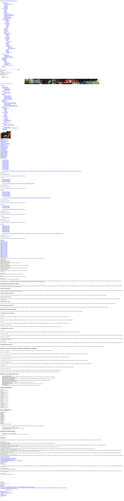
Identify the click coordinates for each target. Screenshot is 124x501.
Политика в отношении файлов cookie (45, 487)
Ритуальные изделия (7, 18)
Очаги (7, 27)
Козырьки (7, 49)
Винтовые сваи (4, 58)
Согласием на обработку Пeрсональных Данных (26, 486)
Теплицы (5, 9)
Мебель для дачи (5, 112)
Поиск (18, 69)
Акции (5, 61)
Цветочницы (6, 31)
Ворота (5, 11)
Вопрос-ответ (6, 62)
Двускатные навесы (7, 96)
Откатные (9, 41)
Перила (5, 12)
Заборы (7, 39)
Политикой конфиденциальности (11, 486)
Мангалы (5, 28)
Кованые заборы (7, 90)
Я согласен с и (18, 486)
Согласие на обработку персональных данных (59, 487)
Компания (4, 2)
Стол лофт (6, 117)
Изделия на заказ (5, 8)
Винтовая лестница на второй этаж (10, 102)
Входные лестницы (7, 104)
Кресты (7, 34)
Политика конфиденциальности (33, 487)
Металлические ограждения (9, 15)
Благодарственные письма (8, 4)
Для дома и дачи (7, 16)
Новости (5, 60)
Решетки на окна (7, 13)
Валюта (9, 46)
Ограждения (4, 129)
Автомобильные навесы (8, 97)
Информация (4, 59)
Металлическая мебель (8, 17)
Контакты (4, 66)
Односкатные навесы (7, 95)
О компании (6, 3)
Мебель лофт (4, 116)
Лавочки (7, 35)
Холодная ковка (10, 47)
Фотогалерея (6, 64)
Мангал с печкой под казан (8, 124)
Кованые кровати (7, 122)
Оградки (7, 36)
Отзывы (15, 487)
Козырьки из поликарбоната (9, 14)
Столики (7, 37)
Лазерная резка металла (8, 56)
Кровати (7, 50)
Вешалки (5, 29)
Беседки (5, 115)
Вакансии (6, 6)
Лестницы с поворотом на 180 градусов (10, 106)
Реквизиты (6, 7)
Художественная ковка (12, 48)
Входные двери (6, 32)
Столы (7, 21)
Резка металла (6, 55)
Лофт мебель (6, 19)
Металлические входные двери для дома (11, 127)
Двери (3, 126)
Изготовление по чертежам (8, 57)
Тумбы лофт (6, 119)
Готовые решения (7, 38)
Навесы (5, 10)
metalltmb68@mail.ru (3, 494)
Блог (5, 491)
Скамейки (8, 24)
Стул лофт (6, 118)
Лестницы (8, 44)
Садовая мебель (6, 23)
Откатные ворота (7, 92)
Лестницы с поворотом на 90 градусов (10, 105)
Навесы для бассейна (7, 98)
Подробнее (2, 177)
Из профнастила (7, 88)
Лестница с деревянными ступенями (10, 103)
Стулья (7, 22)
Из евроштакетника (7, 89)
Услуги (3, 53)
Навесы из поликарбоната (8, 99)
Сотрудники (18, 487)
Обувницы (6, 30)
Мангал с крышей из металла (9, 125)
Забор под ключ (5, 87)
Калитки (7, 42)
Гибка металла (6, 54)
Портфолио (2, 491)
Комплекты (8, 20)
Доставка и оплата (7, 63)
